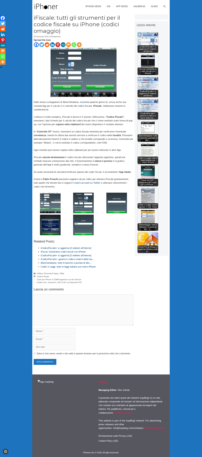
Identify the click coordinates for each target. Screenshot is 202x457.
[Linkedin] (52, 44)
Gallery (40, 273)
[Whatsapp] (73, 44)
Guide (154, 6)
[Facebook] (36, 44)
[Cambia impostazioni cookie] (5, 451)
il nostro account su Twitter (86, 183)
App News (122, 6)
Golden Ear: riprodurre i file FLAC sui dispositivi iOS (59, 282)
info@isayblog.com (124, 413)
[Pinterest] (57, 44)
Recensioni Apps (51, 273)
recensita (84, 102)
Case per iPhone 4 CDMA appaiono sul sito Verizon (59, 279)
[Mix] (68, 44)
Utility (62, 273)
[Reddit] (47, 44)
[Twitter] (41, 44)
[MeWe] (63, 44)
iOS (108, 6)
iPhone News (93, 6)
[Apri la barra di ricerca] (164, 6)
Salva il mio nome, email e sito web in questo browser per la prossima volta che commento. (84, 353)
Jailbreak (139, 6)
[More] (79, 44)
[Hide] (1, 67)
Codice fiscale (43, 276)
